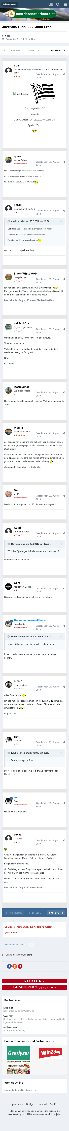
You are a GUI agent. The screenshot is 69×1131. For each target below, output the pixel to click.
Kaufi (17, 527)
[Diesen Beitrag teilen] (64, 74)
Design (30, 1104)
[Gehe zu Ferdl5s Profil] (8, 208)
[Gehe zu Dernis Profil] (8, 494)
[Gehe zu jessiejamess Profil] (8, 390)
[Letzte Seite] (64, 50)
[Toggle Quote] (9, 221)
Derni (17, 490)
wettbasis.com (10, 1027)
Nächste (56, 50)
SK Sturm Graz (28, 39)
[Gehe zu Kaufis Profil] (8, 531)
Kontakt (43, 1104)
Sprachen (16, 1104)
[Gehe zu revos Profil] (8, 801)
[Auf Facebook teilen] (9, 966)
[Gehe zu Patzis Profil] (8, 838)
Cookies (54, 1104)
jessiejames (21, 387)
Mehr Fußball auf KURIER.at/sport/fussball (34, 987)
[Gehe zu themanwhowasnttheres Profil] (8, 624)
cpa (8, 35)
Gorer (18, 582)
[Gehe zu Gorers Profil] (8, 586)
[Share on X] (4, 966)
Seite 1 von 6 (35, 50)
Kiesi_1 (18, 681)
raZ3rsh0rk (21, 323)
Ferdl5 (18, 205)
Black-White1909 (25, 273)
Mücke (18, 427)
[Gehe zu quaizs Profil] (8, 160)
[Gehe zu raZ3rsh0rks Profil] (8, 327)
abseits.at (8, 1007)
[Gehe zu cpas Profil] (8, 70)
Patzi (17, 835)
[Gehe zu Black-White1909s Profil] (8, 277)
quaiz (17, 156)
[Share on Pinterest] (20, 966)
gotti (17, 736)
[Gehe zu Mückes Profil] (8, 431)
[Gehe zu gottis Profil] (8, 740)
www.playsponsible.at (44, 1114)
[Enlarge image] (20, 93)
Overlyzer (8, 1015)
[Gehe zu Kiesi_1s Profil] (8, 684)
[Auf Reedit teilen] (14, 966)
